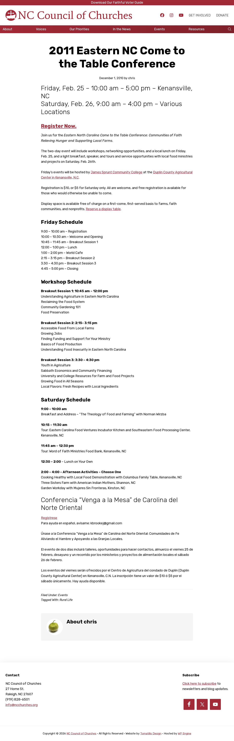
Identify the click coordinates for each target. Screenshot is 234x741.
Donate (222, 15)
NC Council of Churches (75, 15)
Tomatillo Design (150, 733)
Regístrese (49, 518)
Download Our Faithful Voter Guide (117, 3)
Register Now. (58, 126)
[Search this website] (229, 29)
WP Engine (184, 733)
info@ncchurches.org (21, 705)
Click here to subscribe (199, 684)
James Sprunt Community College (116, 172)
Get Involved (200, 15)
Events (63, 595)
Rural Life (66, 600)
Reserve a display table (103, 209)
